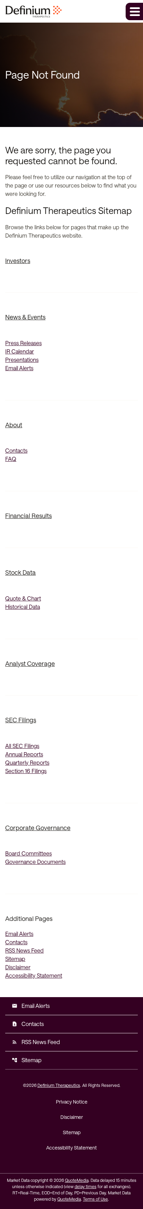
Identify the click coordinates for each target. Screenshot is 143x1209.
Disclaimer (18, 967)
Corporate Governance (37, 828)
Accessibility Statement (33, 975)
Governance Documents (35, 861)
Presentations (22, 359)
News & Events (25, 317)
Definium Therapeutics (58, 1085)
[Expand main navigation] (134, 11)
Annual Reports (24, 754)
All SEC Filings (22, 745)
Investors (17, 260)
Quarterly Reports (27, 762)
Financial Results (28, 515)
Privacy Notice (71, 1102)
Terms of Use (95, 1198)
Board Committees (28, 853)
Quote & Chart (23, 598)
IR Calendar (19, 351)
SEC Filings (20, 720)
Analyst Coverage (30, 663)
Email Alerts (19, 368)
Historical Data (22, 606)
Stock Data (20, 572)
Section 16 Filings (26, 770)
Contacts (16, 450)
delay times (85, 1186)
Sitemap (15, 958)
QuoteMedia (77, 1180)
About (13, 425)
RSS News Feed (24, 950)
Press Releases (23, 343)
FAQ (10, 458)
